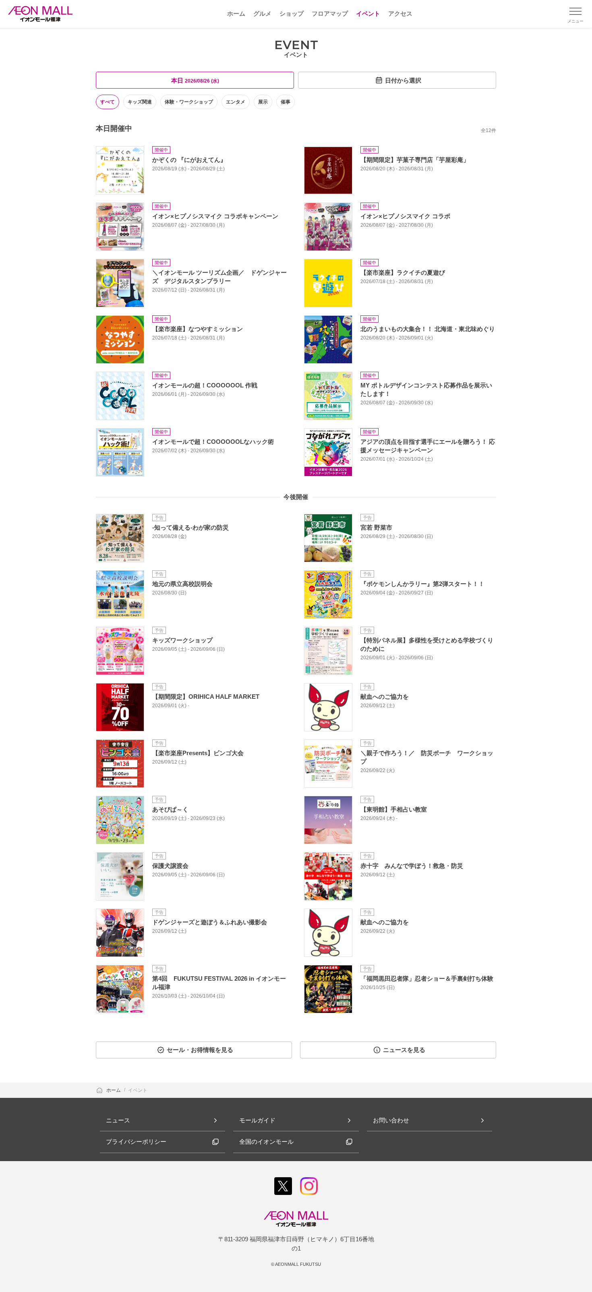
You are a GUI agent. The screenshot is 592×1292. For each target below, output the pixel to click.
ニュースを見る (404, 1049)
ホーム (114, 1090)
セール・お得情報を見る (200, 1049)
